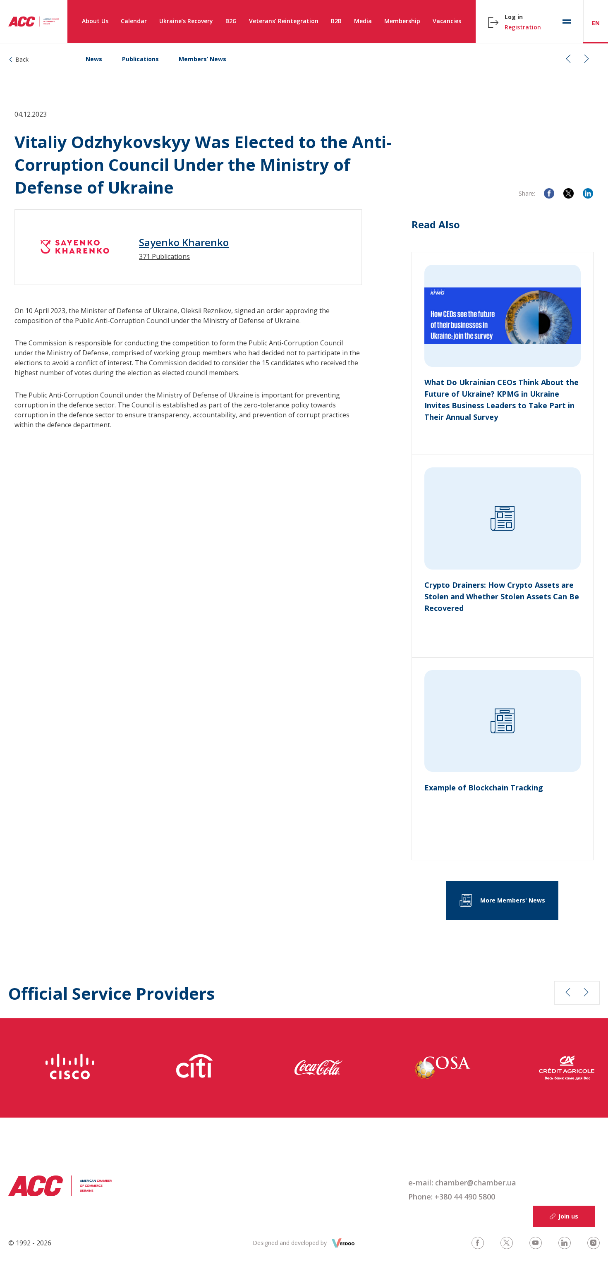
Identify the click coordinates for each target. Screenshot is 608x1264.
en (596, 23)
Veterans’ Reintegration (283, 21)
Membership (402, 21)
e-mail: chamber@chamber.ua (462, 1182)
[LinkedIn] (588, 193)
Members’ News (202, 59)
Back (22, 59)
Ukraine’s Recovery (186, 21)
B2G (231, 21)
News (94, 59)
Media (363, 21)
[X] (568, 193)
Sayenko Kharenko (184, 242)
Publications (140, 59)
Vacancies (447, 21)
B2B (336, 21)
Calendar (134, 21)
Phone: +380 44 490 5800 (451, 1197)
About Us (95, 21)
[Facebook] (549, 193)
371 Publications (164, 256)
